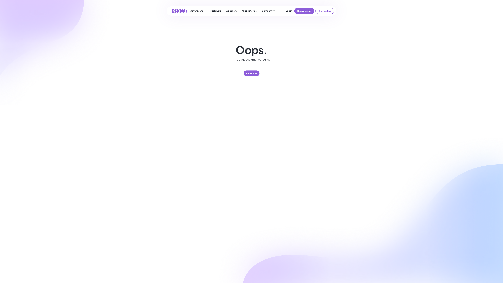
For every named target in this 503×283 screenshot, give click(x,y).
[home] (179, 11)
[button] (198, 11)
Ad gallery (231, 10)
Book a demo (304, 11)
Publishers (215, 10)
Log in (289, 10)
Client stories (249, 10)
